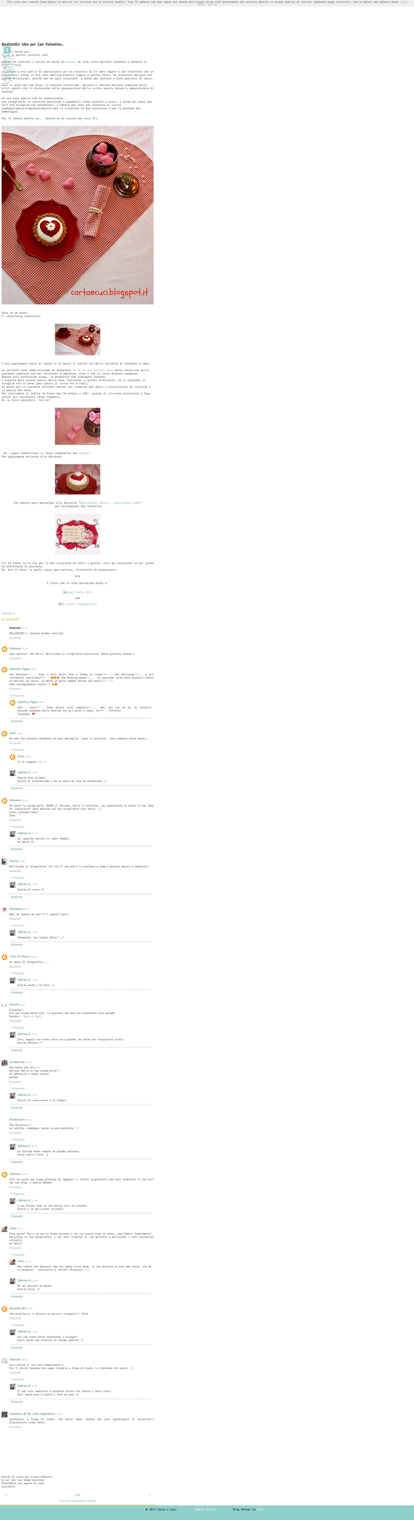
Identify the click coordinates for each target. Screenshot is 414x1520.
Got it (212, 4)
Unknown (15, 648)
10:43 (25, 649)
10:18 (25, 1174)
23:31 (29, 1120)
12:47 (34, 1034)
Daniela (14, 1004)
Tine (260, 1509)
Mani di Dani (32, 1016)
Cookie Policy (204, 1509)
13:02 (22, 861)
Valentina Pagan (19, 669)
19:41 (22, 1005)
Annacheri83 (17, 1308)
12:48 (34, 1201)
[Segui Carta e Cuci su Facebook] (7, 53)
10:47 (41, 702)
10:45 (33, 669)
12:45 (34, 773)
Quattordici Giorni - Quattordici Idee (110, 502)
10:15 (25, 1360)
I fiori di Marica (19, 956)
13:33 (27, 757)
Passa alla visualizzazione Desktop (77, 1501)
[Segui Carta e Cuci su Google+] (8, 64)
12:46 (34, 932)
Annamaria (16, 909)
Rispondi (15, 638)
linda (12, 733)
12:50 (34, 1386)
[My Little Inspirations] (78, 604)
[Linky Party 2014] (77, 592)
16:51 (59, 1414)
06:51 (30, 1309)
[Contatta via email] (9, 83)
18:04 (34, 957)
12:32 (25, 800)
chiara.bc (15, 1359)
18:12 (19, 1229)
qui (41, 761)
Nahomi (71, 61)
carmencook (17, 1062)
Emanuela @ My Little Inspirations (32, 1414)
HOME (78, 1495)
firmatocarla (17, 1119)
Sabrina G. (24, 772)
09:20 (24, 628)
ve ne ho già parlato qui (92, 370)
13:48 (27, 909)
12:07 (19, 733)
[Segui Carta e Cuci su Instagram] (10, 75)
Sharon (13, 861)
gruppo (84, 453)
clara (12, 1228)
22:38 (28, 1062)
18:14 (27, 1261)
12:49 (34, 1332)
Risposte (19, 695)
